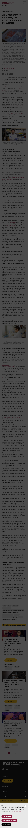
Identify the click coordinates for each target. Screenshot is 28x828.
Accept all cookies (7, 816)
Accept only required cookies (9, 820)
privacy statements (16, 811)
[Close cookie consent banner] (25, 806)
